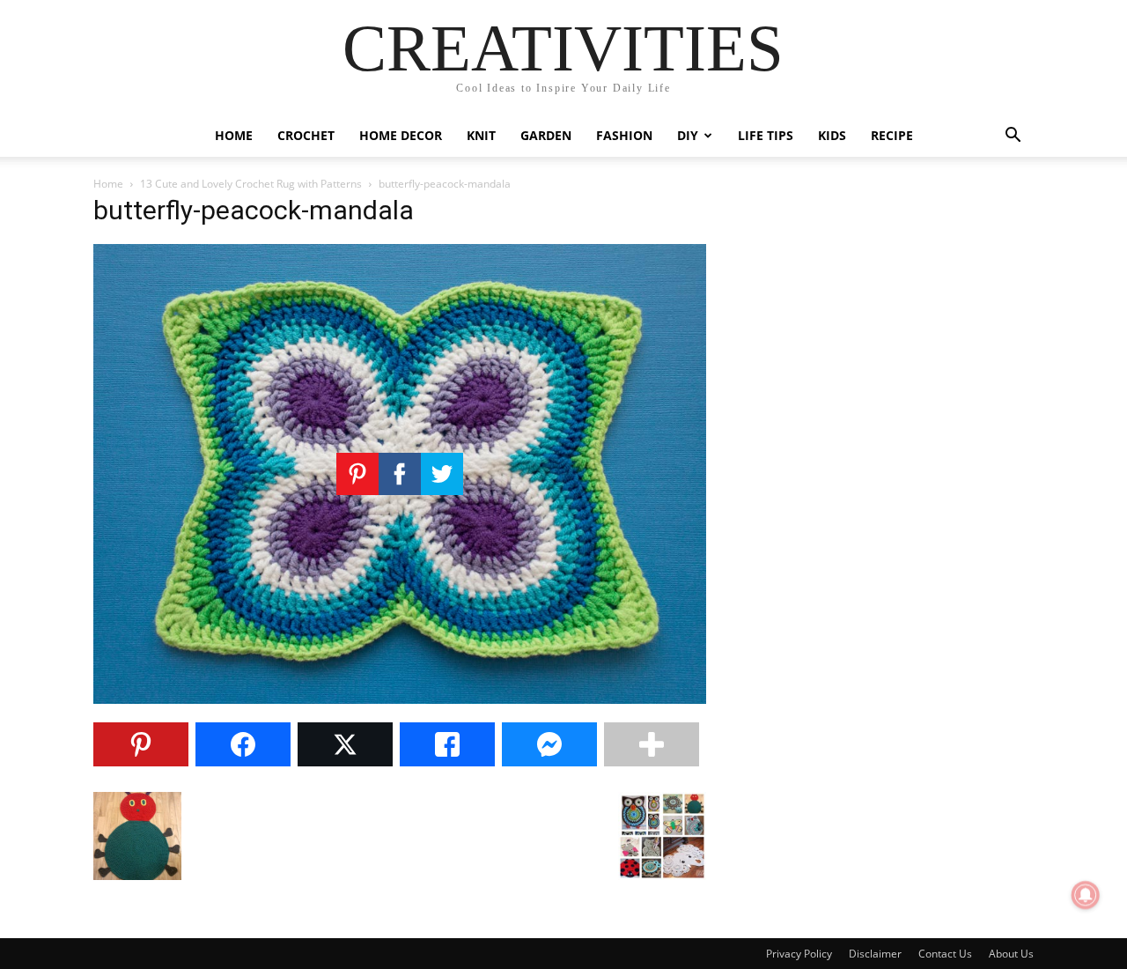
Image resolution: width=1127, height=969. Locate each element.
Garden (545, 135)
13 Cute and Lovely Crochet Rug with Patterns (251, 183)
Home (234, 135)
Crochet (306, 135)
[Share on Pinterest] (140, 744)
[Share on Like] (447, 744)
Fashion (624, 135)
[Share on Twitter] (345, 744)
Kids (832, 135)
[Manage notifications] (1086, 895)
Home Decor (400, 135)
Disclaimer (875, 953)
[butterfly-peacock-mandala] (399, 699)
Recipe (892, 135)
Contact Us (945, 953)
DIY (687, 135)
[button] (1012, 137)
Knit (481, 135)
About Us (1011, 953)
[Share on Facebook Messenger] (549, 744)
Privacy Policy (799, 953)
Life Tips (765, 135)
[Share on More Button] (651, 744)
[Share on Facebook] (243, 744)
